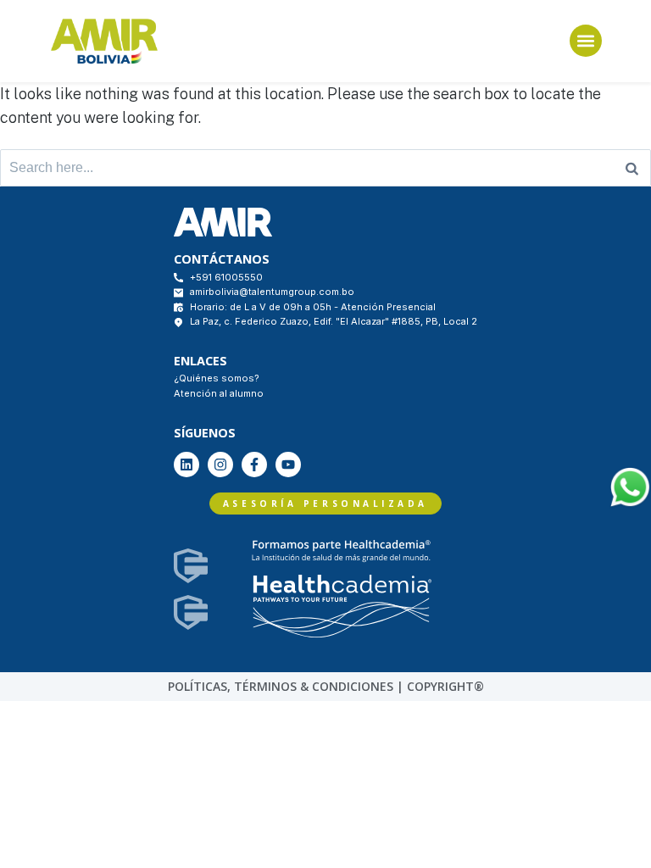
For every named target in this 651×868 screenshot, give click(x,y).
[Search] (632, 167)
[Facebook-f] (254, 464)
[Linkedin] (186, 464)
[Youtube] (288, 464)
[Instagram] (220, 464)
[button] (586, 41)
